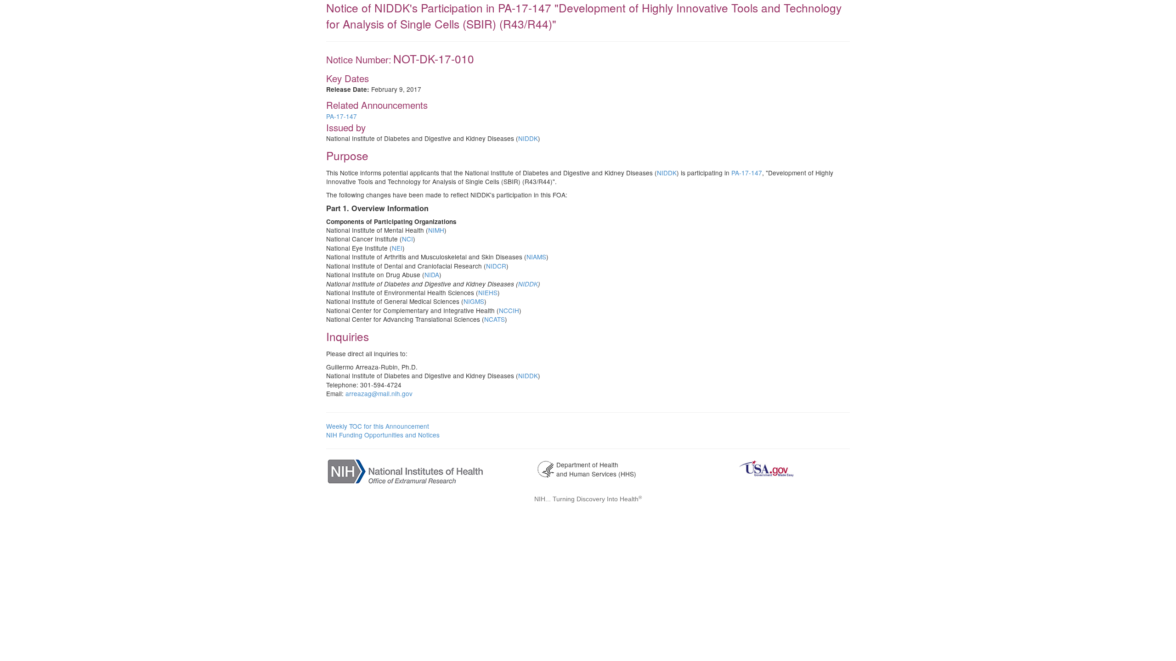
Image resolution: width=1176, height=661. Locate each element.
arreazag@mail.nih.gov (379, 393)
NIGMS (474, 301)
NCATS (494, 319)
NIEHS (488, 292)
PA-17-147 (341, 116)
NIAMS (536, 256)
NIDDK (528, 138)
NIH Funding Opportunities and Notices (383, 434)
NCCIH (509, 310)
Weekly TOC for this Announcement (377, 426)
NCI (407, 238)
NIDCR (496, 265)
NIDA (431, 274)
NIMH (436, 230)
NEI (397, 247)
